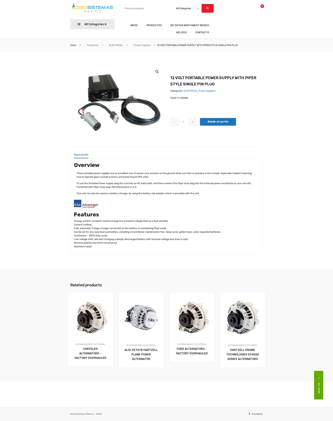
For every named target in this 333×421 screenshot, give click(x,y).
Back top (319, 387)
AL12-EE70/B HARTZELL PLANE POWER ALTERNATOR (141, 354)
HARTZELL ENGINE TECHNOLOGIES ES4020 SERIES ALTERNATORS (242, 354)
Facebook (257, 413)
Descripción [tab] (81, 155)
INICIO (134, 25)
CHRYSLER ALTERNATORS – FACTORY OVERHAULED (90, 353)
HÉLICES (181, 32)
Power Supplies (142, 45)
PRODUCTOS (154, 25)
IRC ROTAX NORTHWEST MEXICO (189, 25)
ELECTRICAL (116, 45)
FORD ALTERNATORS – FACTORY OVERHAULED (192, 351)
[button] (157, 72)
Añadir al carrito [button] (92, 378)
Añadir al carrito (218, 121)
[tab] (81, 156)
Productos (92, 45)
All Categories (94, 24)
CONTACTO (202, 32)
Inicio (73, 45)
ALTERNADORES (84, 344)
